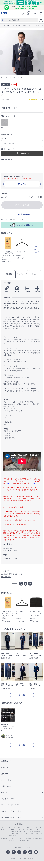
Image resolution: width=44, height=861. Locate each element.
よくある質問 (6, 780)
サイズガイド (6, 571)
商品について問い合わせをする (11, 574)
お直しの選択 (21, 184)
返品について (6, 577)
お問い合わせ (6, 786)
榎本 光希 (9, 735)
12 (41, 99)
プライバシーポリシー (9, 799)
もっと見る (22, 695)
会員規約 (4, 792)
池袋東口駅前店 (10, 737)
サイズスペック (9, 149)
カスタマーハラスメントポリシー (13, 811)
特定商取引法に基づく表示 (11, 817)
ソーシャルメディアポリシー (12, 805)
